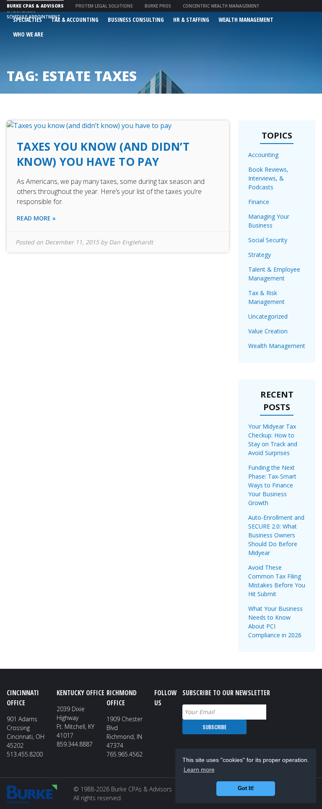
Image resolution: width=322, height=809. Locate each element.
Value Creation (268, 331)
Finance (258, 202)
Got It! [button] (246, 788)
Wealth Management (276, 346)
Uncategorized (268, 316)
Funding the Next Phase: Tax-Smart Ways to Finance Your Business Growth (272, 485)
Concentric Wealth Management (221, 6)
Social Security (267, 240)
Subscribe (214, 726)
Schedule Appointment (33, 17)
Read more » (36, 218)
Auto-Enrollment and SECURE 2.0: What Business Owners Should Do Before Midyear (276, 535)
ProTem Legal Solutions (104, 6)
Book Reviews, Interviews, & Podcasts (268, 178)
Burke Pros (158, 6)
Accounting (263, 155)
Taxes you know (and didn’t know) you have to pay (103, 154)
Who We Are (28, 34)
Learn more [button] (199, 769)
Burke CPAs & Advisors (35, 6)
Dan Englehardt (131, 242)
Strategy (259, 255)
